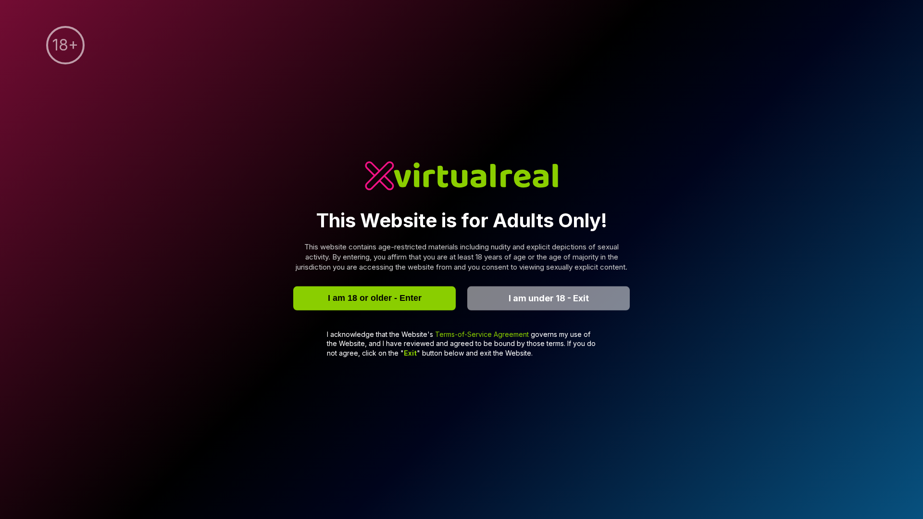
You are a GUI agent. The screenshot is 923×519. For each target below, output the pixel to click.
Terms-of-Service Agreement (483, 334)
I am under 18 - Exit (549, 298)
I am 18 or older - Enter (375, 298)
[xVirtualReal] (461, 177)
